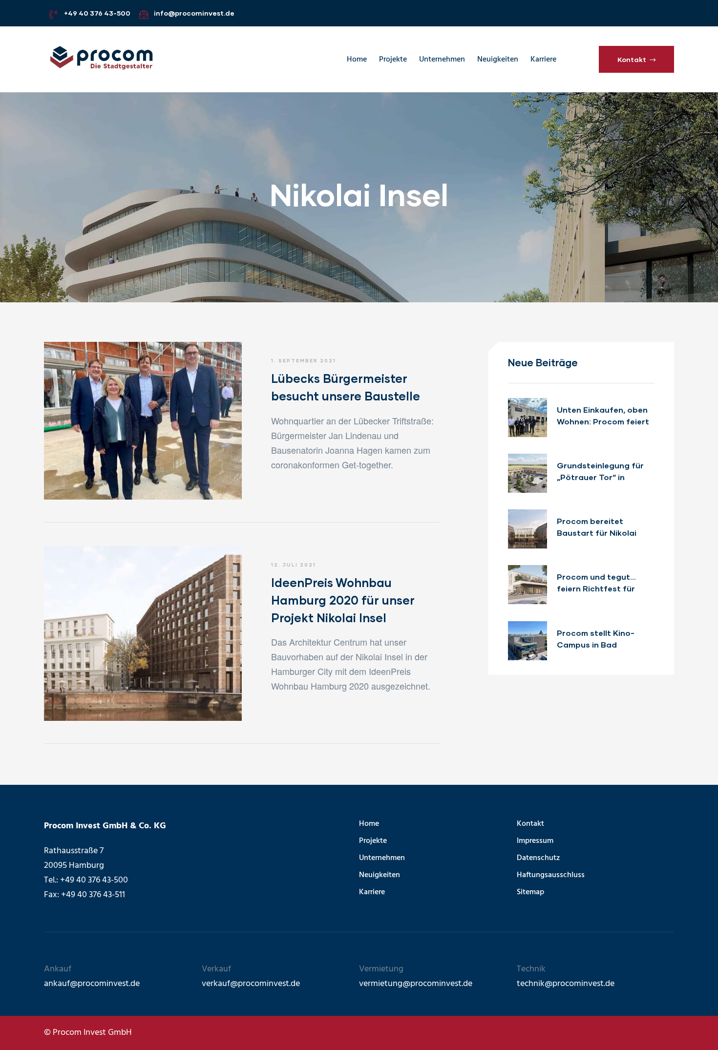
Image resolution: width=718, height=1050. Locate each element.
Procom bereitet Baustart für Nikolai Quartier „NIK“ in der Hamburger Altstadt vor (605, 527)
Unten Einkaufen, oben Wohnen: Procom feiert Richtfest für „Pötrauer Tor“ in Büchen (604, 416)
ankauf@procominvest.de (92, 984)
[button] (636, 59)
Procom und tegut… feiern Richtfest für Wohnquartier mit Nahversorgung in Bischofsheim (596, 583)
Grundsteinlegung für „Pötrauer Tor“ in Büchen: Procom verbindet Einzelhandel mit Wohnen (602, 472)
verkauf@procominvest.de (251, 984)
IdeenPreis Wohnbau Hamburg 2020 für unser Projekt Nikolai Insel (343, 600)
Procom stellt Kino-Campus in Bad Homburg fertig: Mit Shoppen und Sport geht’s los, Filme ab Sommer (596, 639)
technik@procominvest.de (565, 984)
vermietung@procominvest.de (415, 984)
